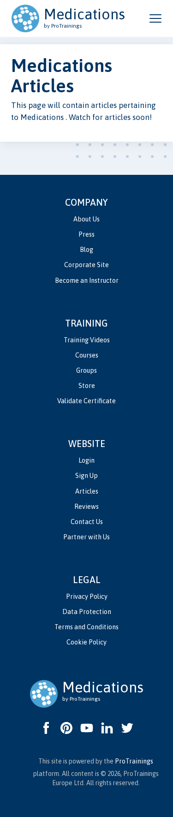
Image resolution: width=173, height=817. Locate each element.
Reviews (86, 506)
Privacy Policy (86, 596)
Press (86, 234)
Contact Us (87, 521)
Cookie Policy (86, 642)
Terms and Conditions (86, 627)
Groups (86, 370)
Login (86, 460)
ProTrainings (134, 761)
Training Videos (87, 340)
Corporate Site (86, 264)
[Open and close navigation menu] (155, 18)
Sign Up (86, 475)
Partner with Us (86, 537)
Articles (86, 491)
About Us (86, 219)
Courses (86, 355)
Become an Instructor (87, 280)
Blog (86, 249)
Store (86, 385)
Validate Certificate (86, 401)
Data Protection (86, 611)
